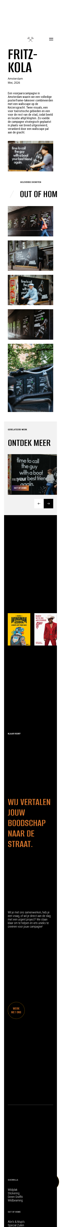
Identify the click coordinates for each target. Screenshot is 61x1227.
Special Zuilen (16, 1225)
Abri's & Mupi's (16, 1221)
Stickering (13, 1193)
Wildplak (12, 1189)
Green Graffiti (15, 1197)
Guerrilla (13, 1180)
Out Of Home (14, 1212)
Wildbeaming (15, 1200)
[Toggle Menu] (51, 39)
